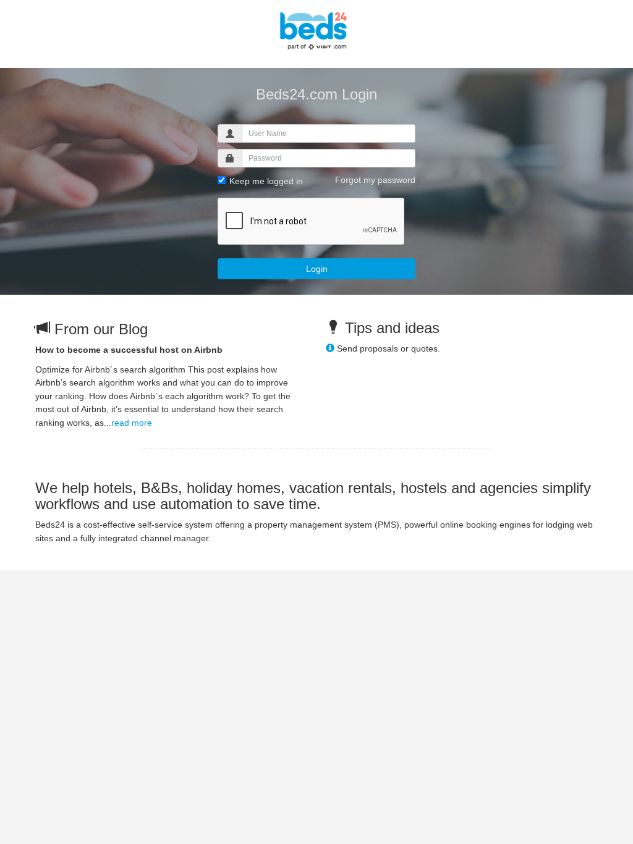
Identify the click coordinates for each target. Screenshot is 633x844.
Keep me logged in (265, 181)
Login (317, 269)
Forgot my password (375, 180)
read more (131, 423)
